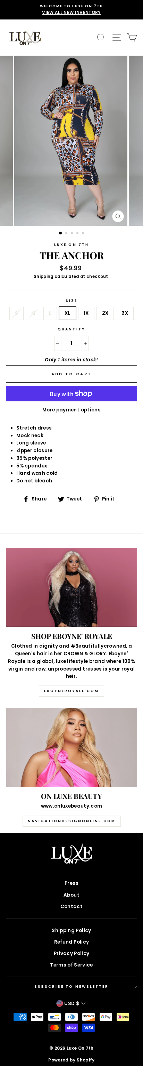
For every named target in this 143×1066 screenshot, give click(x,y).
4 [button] (78, 233)
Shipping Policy (71, 930)
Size (71, 300)
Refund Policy (71, 942)
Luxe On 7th (71, 244)
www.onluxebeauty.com (71, 806)
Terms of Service (71, 965)
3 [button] (72, 233)
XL (67, 313)
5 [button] (83, 233)
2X (105, 313)
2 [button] (67, 233)
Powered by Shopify (71, 1060)
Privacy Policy (72, 953)
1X (86, 313)
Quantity (71, 329)
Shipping (43, 276)
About (71, 895)
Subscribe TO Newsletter (71, 986)
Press (71, 883)
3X (124, 313)
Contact (71, 906)
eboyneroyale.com (71, 691)
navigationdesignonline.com (72, 821)
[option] (71, 9)
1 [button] (60, 233)
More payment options (71, 410)
